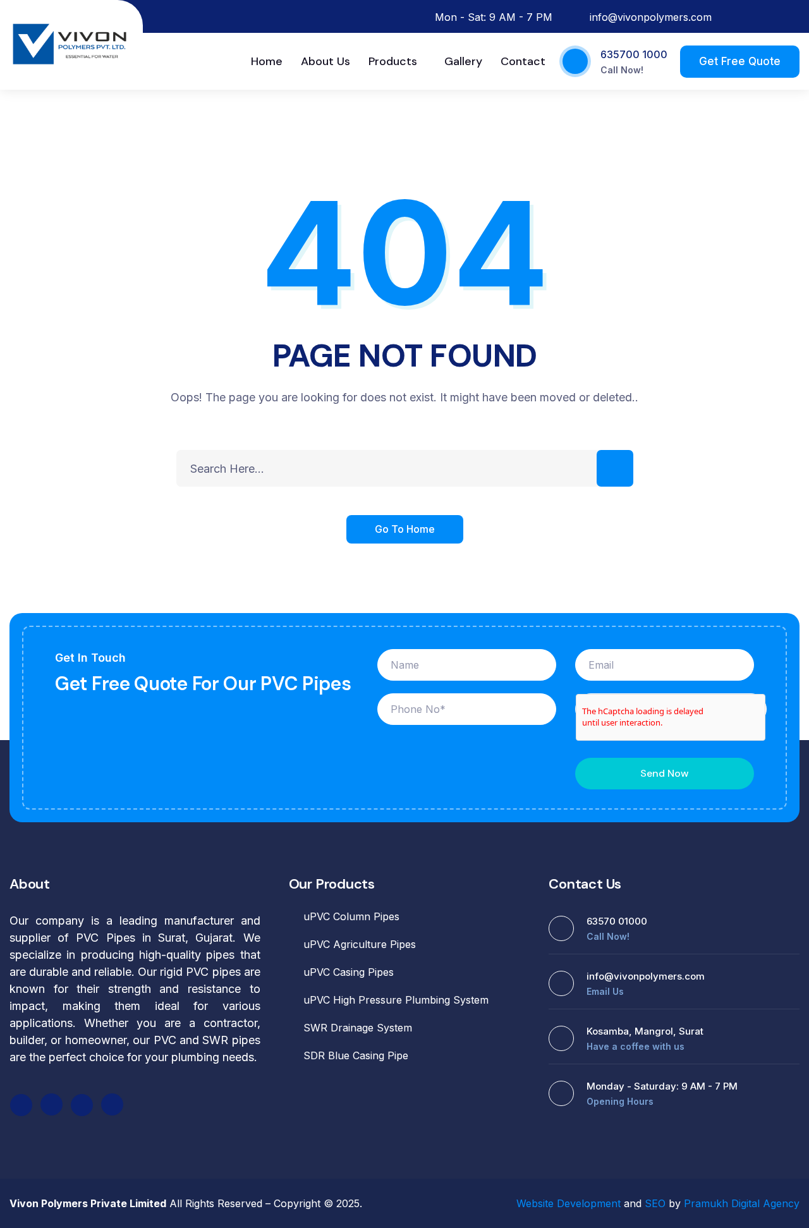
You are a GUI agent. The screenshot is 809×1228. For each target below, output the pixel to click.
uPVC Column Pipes (351, 916)
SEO (655, 1203)
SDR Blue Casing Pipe (355, 1055)
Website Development (568, 1203)
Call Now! (621, 69)
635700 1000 (633, 54)
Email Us (605, 991)
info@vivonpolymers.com (646, 976)
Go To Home (405, 529)
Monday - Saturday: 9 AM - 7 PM (662, 1086)
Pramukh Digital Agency (742, 1203)
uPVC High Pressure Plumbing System (396, 1000)
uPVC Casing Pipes (348, 972)
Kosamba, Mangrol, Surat (645, 1031)
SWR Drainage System (357, 1027)
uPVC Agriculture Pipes (359, 944)
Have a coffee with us (635, 1046)
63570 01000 (617, 921)
